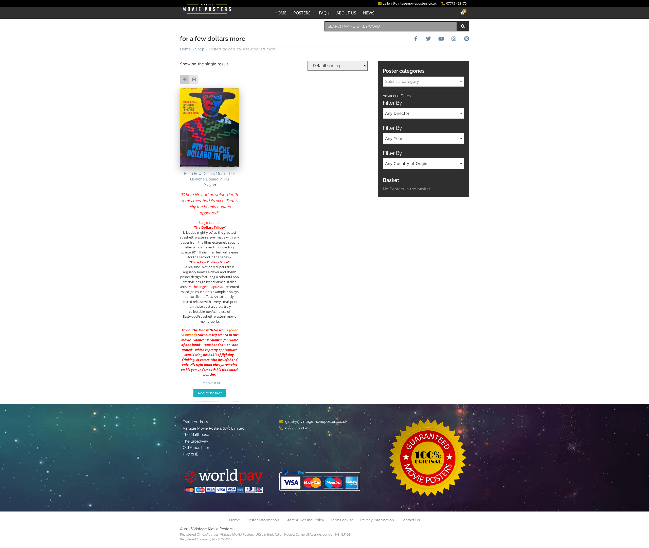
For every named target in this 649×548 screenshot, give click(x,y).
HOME (280, 13)
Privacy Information (377, 520)
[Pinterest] (466, 38)
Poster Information (263, 520)
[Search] (463, 26)
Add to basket (209, 393)
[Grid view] (184, 79)
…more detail (209, 383)
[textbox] (423, 81)
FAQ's (324, 13)
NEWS (368, 13)
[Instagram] (453, 38)
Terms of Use (342, 520)
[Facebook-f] (415, 38)
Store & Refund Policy (305, 520)
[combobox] (390, 26)
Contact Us (410, 520)
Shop (199, 49)
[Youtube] (441, 38)
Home (185, 49)
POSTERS (302, 13)
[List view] (193, 79)
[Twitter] (428, 38)
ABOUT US (346, 13)
